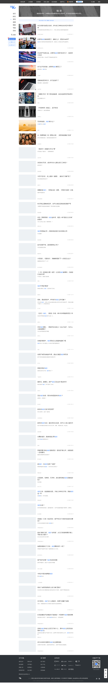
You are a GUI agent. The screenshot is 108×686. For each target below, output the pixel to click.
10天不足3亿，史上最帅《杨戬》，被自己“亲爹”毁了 (54, 176)
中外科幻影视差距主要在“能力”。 (46, 523)
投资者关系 (21, 670)
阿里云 (33, 678)
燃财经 (38, 294)
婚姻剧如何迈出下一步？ (43, 261)
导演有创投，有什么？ (46, 121)
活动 (14, 30)
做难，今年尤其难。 (43, 495)
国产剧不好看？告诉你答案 (47, 560)
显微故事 (39, 500)
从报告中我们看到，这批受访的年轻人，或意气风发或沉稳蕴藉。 (52, 644)
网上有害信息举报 (84, 678)
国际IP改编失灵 (41, 192)
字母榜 (38, 75)
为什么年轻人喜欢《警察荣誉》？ (45, 221)
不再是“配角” (42, 286)
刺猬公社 (39, 226)
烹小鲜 (38, 308)
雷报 (38, 102)
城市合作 (21, 661)
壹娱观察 (39, 431)
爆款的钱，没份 (42, 69)
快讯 (14, 16)
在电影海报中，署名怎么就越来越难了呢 (51, 341)
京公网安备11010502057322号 (76, 680)
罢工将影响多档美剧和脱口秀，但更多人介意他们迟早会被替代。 (53, 42)
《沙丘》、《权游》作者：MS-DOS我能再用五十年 (55, 313)
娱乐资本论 (39, 555)
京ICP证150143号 (65, 680)
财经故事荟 (39, 198)
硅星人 (38, 322)
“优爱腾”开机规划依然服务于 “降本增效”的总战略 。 (49, 206)
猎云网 (38, 404)
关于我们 (30, 664)
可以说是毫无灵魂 (41, 247)
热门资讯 (43, 661)
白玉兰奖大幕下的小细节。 (43, 537)
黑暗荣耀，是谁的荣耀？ (43, 83)
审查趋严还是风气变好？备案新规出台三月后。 (48, 549)
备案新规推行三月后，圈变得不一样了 (51, 546)
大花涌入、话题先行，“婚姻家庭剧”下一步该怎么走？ (54, 258)
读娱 (38, 349)
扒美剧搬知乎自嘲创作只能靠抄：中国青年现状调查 (55, 615)
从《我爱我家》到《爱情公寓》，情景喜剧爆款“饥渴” (54, 135)
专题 (14, 28)
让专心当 (41, 124)
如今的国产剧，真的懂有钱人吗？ (48, 245)
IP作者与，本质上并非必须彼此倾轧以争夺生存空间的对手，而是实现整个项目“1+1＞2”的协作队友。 (55, 302)
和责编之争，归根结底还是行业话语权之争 (52, 231)
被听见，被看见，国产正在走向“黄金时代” (52, 382)
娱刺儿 (38, 335)
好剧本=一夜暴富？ (41, 398)
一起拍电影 (39, 582)
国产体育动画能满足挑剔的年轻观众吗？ (46, 357)
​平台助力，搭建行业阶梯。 (43, 276)
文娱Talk (39, 89)
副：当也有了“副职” (46, 464)
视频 (14, 25)
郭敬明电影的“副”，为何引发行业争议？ (47, 466)
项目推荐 (21, 664)
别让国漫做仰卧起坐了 (42, 179)
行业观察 (39, 233)
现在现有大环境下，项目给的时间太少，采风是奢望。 (50, 617)
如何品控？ (40, 165)
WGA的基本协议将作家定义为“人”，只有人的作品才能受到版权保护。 (53, 30)
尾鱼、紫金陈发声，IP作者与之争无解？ (51, 299)
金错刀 (38, 185)
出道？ (41, 505)
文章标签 (43, 667)
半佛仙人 (39, 116)
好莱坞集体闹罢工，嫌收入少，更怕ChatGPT (53, 39)
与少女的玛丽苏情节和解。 (43, 331)
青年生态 (40, 576)
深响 (38, 281)
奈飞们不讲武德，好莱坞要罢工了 (49, 67)
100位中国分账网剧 (45, 574)
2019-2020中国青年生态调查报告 (49, 642)
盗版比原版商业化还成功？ (43, 454)
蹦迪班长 (39, 253)
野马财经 (39, 459)
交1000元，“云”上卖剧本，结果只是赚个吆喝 (53, 601)
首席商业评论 (40, 48)
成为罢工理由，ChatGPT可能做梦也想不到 (47, 57)
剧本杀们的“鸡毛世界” (45, 409)
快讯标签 (43, 670)
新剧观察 (39, 171)
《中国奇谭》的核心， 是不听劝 (47, 108)
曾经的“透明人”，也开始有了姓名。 (46, 288)
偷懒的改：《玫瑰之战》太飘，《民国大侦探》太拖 (55, 190)
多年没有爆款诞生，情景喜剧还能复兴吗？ (47, 137)
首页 (14, 13)
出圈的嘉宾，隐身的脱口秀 (47, 436)
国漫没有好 (42, 368)
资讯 (14, 19)
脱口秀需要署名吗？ (43, 439)
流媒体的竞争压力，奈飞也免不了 (48, 80)
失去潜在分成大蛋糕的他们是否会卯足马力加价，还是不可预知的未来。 (53, 590)
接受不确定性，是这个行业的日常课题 (46, 562)
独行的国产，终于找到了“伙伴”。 (46, 384)
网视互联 (39, 472)
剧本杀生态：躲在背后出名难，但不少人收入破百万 (55, 423)
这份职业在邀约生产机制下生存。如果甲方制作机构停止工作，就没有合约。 (55, 633)
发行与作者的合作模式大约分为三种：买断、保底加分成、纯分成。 (52, 425)
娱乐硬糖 (39, 514)
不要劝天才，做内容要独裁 (43, 110)
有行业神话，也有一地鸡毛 (43, 411)
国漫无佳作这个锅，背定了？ (45, 370)
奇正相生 (39, 482)
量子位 (38, 61)
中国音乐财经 (40, 34)
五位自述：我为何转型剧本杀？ (50, 395)
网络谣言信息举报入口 (24, 674)
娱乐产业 (39, 486)
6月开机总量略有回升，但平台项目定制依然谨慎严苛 (54, 204)
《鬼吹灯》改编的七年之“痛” (46, 149)
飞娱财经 (39, 377)
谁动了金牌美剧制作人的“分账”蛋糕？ (49, 587)
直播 (14, 22)
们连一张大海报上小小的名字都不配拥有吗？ (48, 343)
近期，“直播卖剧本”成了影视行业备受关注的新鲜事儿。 (50, 603)
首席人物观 (39, 568)
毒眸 (38, 130)
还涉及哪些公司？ (41, 98)
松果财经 (39, 144)
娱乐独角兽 (39, 267)
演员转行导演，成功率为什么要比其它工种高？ (52, 162)
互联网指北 (39, 418)
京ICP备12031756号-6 (56, 680)
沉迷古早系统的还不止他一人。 (45, 316)
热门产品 (43, 664)
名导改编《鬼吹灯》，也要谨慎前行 (45, 151)
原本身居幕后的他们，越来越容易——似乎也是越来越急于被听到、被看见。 (54, 507)
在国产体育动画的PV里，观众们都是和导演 (52, 354)
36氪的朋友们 (40, 527)
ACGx (38, 363)
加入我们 (30, 670)
